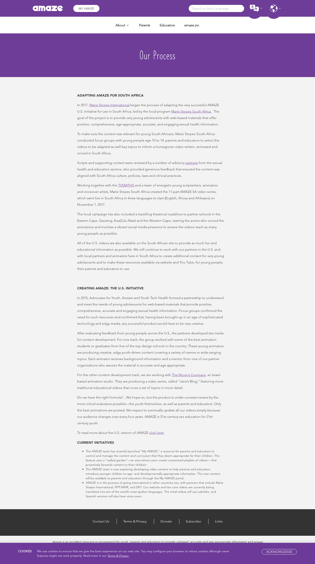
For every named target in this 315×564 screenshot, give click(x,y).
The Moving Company (189, 375)
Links (219, 521)
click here (156, 433)
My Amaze (86, 8)
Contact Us (101, 521)
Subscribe (193, 521)
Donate (166, 521)
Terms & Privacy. (118, 556)
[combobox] (216, 8)
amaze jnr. (192, 25)
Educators (167, 25)
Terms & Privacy (135, 521)
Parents (144, 25)
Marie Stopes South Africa (191, 111)
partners (191, 163)
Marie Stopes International (109, 105)
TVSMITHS (126, 185)
